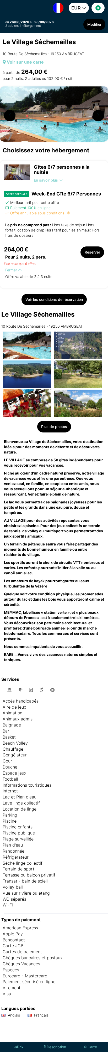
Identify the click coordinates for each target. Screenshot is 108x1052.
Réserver (92, 252)
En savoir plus (46, 180)
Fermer (11, 270)
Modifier (94, 24)
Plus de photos (54, 426)
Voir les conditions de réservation (54, 299)
